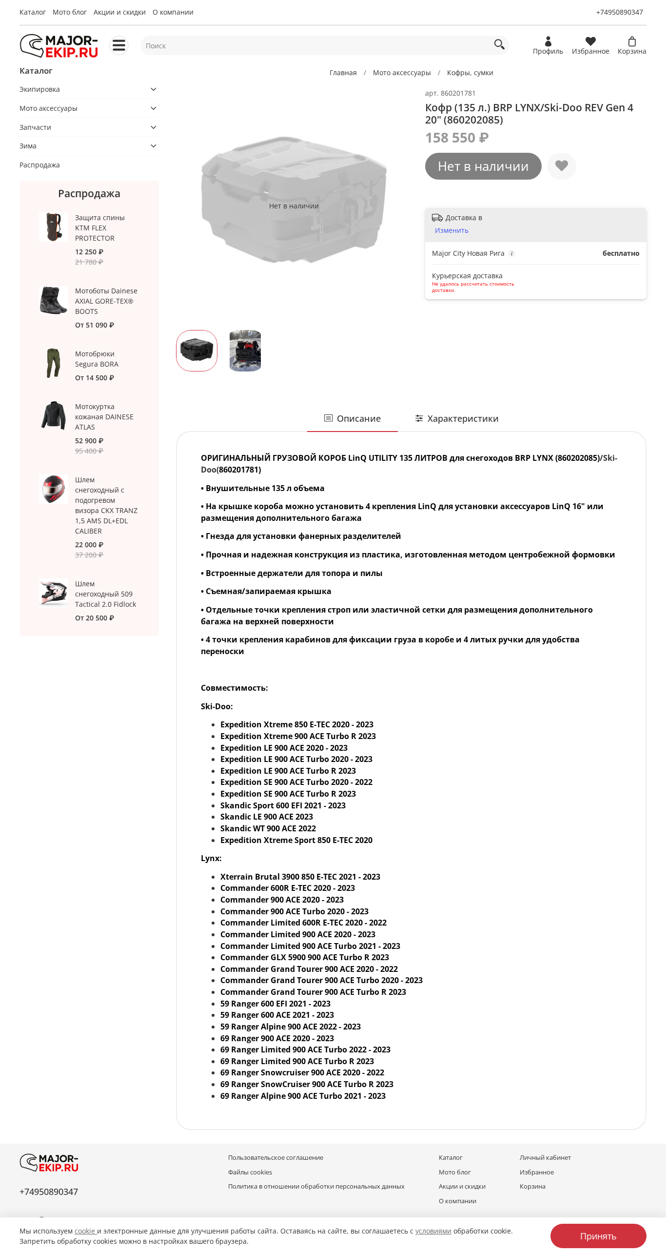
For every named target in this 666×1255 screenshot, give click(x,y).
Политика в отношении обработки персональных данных (316, 1186)
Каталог (33, 12)
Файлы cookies (250, 1172)
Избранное (537, 1172)
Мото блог (70, 12)
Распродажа (40, 164)
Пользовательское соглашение (275, 1157)
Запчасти (35, 127)
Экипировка (40, 89)
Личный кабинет (545, 1157)
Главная (343, 72)
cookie (86, 1230)
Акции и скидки (120, 12)
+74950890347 (619, 12)
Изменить (452, 230)
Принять (598, 1236)
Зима (28, 145)
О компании (173, 12)
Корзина (533, 1186)
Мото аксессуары (402, 72)
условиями (433, 1230)
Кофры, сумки (470, 72)
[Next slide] (398, 205)
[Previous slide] (189, 205)
